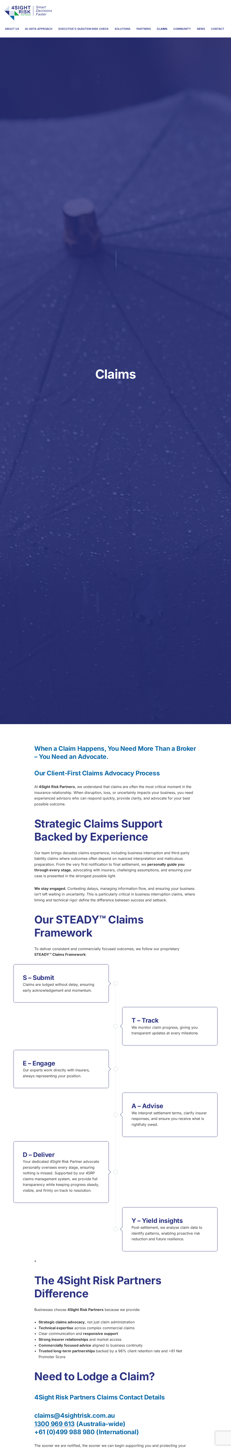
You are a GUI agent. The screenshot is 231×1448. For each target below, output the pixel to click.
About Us (12, 28)
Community (182, 28)
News (201, 28)
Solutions (122, 28)
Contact (217, 28)
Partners (143, 28)
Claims (162, 28)
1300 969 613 (54, 1424)
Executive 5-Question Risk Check (83, 28)
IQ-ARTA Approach (38, 28)
